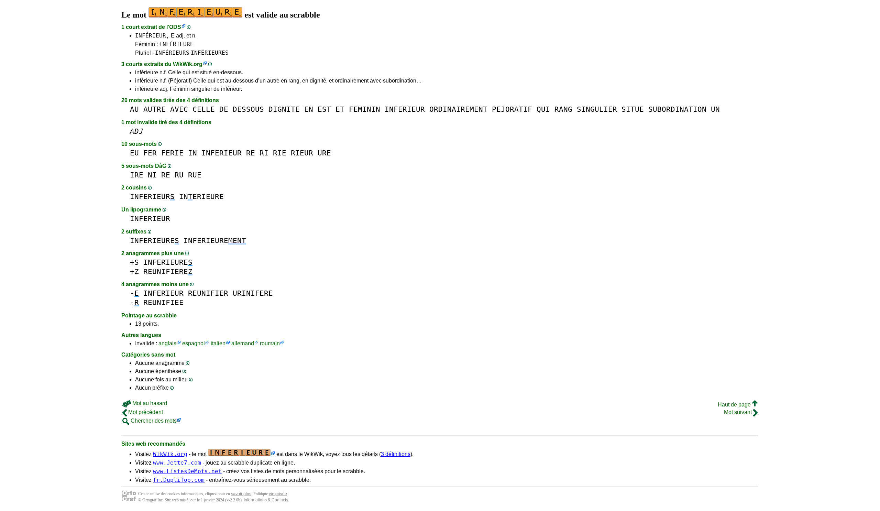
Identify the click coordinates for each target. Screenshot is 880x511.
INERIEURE (201, 196)
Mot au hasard (149, 403)
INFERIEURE (154, 240)
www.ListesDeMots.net (187, 471)
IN (192, 153)
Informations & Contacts (266, 500)
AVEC (179, 109)
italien (218, 343)
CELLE (203, 109)
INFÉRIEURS (172, 53)
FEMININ (364, 109)
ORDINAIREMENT (458, 109)
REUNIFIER (208, 293)
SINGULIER (597, 109)
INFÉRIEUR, (152, 35)
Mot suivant (738, 412)
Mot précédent (145, 412)
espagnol (193, 343)
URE (324, 153)
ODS (175, 27)
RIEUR (302, 153)
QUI (543, 109)
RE (250, 153)
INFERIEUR (405, 109)
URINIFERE (253, 293)
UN (715, 109)
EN (308, 109)
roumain (270, 343)
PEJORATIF (512, 109)
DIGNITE (284, 109)
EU (134, 153)
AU (134, 109)
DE (223, 109)
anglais (167, 343)
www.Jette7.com (177, 462)
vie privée (278, 493)
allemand (242, 343)
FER (150, 153)
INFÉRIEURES (210, 53)
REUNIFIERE (167, 271)
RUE (194, 175)
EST (324, 109)
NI (152, 175)
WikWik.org (187, 64)
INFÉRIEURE (176, 44)
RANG (563, 109)
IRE (136, 175)
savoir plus (241, 493)
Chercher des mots (153, 421)
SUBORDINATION (677, 109)
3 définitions (395, 454)
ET (340, 109)
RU (179, 175)
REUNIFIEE (163, 302)
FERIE (172, 153)
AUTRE (154, 109)
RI (264, 153)
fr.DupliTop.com (179, 480)
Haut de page (735, 404)
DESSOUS (248, 109)
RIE (279, 153)
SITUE (633, 109)
